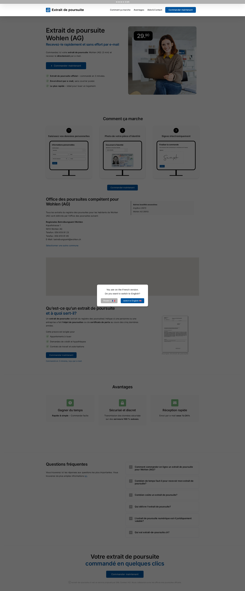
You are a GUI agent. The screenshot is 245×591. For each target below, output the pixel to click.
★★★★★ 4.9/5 (122, 2)
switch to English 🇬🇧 (132, 301)
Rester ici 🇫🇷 (109, 301)
